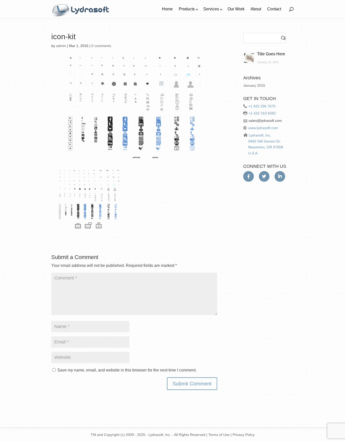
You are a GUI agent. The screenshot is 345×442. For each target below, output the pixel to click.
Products (187, 9)
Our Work (236, 9)
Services (211, 9)
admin (61, 46)
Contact (274, 9)
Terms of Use (219, 435)
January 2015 (254, 85)
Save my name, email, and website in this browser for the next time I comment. (126, 370)
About (256, 9)
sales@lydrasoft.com (265, 121)
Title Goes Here (271, 54)
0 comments (101, 46)
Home (167, 9)
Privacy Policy (244, 435)
